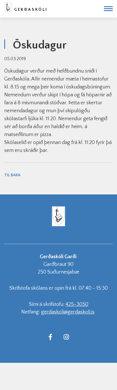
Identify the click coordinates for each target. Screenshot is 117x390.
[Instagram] (66, 336)
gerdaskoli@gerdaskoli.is (68, 312)
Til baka (12, 175)
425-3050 (77, 304)
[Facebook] (50, 336)
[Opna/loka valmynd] (108, 8)
